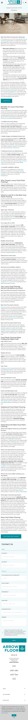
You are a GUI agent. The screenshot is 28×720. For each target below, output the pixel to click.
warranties (11, 440)
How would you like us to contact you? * (11, 575)
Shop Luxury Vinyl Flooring (11, 536)
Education (6, 700)
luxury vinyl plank (7, 118)
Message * (4, 617)
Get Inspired (6, 694)
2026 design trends (6, 400)
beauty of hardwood (13, 147)
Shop (4, 688)
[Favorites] (23, 2)
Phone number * (5, 583)
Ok (14, 715)
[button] (14, 578)
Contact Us (6, 100)
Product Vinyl (20, 15)
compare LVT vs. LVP (6, 281)
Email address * (5, 591)
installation (4, 466)
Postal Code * (5, 600)
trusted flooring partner (10, 91)
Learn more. (5, 713)
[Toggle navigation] (2, 2)
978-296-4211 (14, 10)
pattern (14, 252)
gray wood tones (7, 368)
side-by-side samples (21, 491)
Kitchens (3, 307)
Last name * (4, 561)
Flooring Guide (11, 15)
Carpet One (3, 15)
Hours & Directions (14, 662)
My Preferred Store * (6, 609)
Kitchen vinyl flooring (14, 316)
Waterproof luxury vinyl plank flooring (11, 329)
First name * (4, 553)
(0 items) (25, 2)
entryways (12, 218)
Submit (14, 640)
